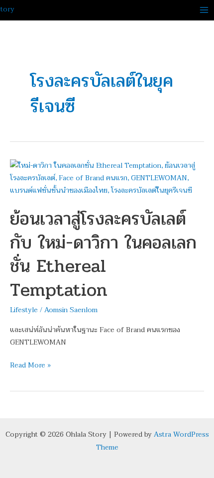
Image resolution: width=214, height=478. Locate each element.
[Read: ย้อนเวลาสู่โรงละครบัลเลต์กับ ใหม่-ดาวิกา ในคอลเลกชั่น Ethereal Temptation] (107, 177)
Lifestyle (24, 310)
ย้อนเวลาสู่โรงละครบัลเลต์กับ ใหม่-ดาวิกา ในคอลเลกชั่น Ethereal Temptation (103, 254)
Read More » (30, 365)
